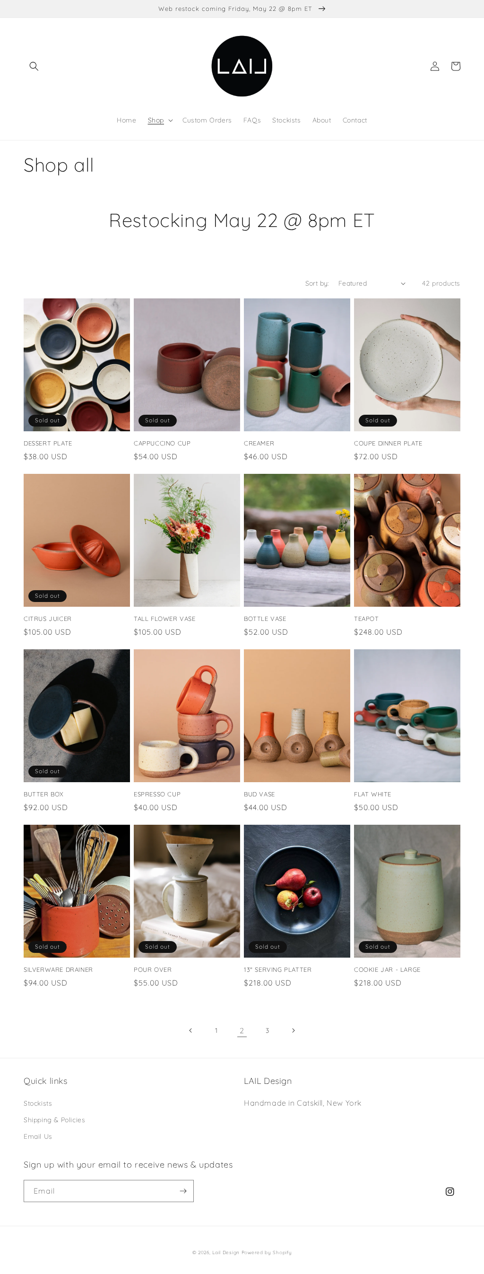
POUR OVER (153, 969)
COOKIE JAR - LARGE (387, 969)
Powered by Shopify (267, 1252)
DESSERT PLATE (48, 443)
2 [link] (242, 1030)
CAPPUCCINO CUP (162, 443)
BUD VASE (259, 794)
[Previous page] (191, 1030)
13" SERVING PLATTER (277, 969)
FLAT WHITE (372, 794)
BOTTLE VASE (265, 618)
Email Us (38, 1136)
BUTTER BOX (44, 794)
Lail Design (226, 1252)
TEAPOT (366, 618)
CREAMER (259, 443)
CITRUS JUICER (48, 618)
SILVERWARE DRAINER (58, 969)
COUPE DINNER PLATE (388, 443)
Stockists (38, 1103)
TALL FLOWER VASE (165, 618)
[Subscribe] (183, 1191)
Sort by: (317, 283)
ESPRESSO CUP (157, 794)
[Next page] (293, 1030)
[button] (34, 66)
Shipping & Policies (54, 1120)
